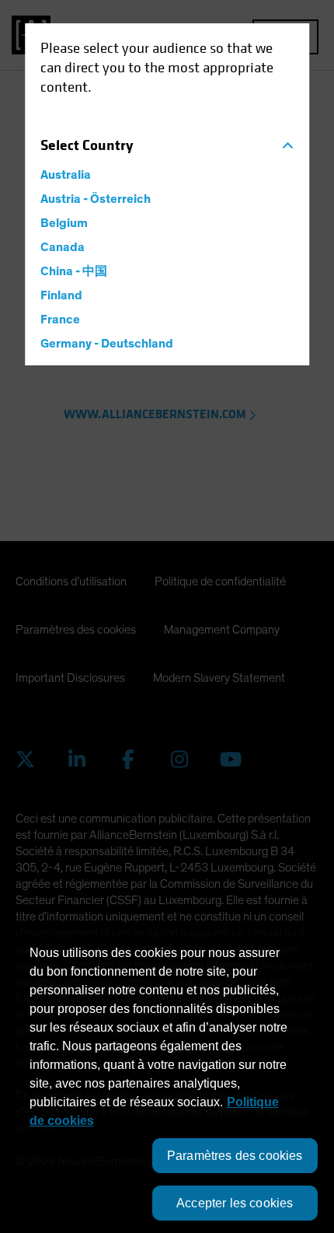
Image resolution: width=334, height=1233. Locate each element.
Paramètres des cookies (235, 1155)
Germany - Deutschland (106, 343)
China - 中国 (73, 271)
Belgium (64, 223)
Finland (61, 295)
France (60, 319)
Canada (62, 247)
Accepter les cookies (234, 1203)
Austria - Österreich (95, 199)
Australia (65, 175)
